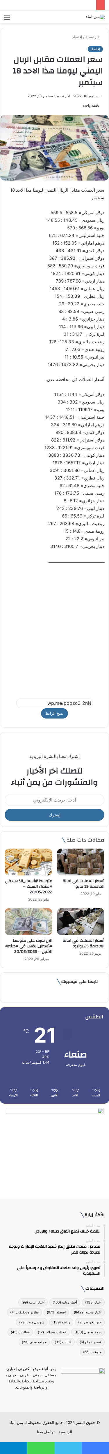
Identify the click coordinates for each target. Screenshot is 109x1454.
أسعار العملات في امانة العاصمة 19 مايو (83, 883)
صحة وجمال (87, 1332)
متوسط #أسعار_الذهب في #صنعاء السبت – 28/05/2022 (28, 886)
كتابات (63, 1342)
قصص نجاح (90, 1342)
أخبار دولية (65, 1302)
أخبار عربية (33, 1302)
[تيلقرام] (51, 1398)
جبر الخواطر (89, 1322)
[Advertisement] (54, 628)
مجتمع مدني (34, 1342)
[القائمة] (7, 19)
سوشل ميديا (31, 1322)
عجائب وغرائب (52, 1332)
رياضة (61, 1322)
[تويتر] (58, 1398)
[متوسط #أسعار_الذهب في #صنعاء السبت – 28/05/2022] (28, 862)
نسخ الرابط (54, 713)
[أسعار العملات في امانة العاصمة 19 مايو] (81, 862)
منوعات (92, 1352)
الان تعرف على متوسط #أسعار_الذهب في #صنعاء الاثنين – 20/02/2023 (28, 946)
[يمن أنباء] (95, 17)
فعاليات (20, 1332)
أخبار (93, 1302)
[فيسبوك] (65, 1398)
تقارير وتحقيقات (24, 1312)
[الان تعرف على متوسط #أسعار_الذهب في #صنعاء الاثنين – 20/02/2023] (28, 921)
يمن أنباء (16, 1422)
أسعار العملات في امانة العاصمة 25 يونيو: (83, 943)
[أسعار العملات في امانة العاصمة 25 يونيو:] (81, 921)
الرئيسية (92, 36)
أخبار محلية (87, 1312)
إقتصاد (77, 36)
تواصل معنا (46, 1431)
